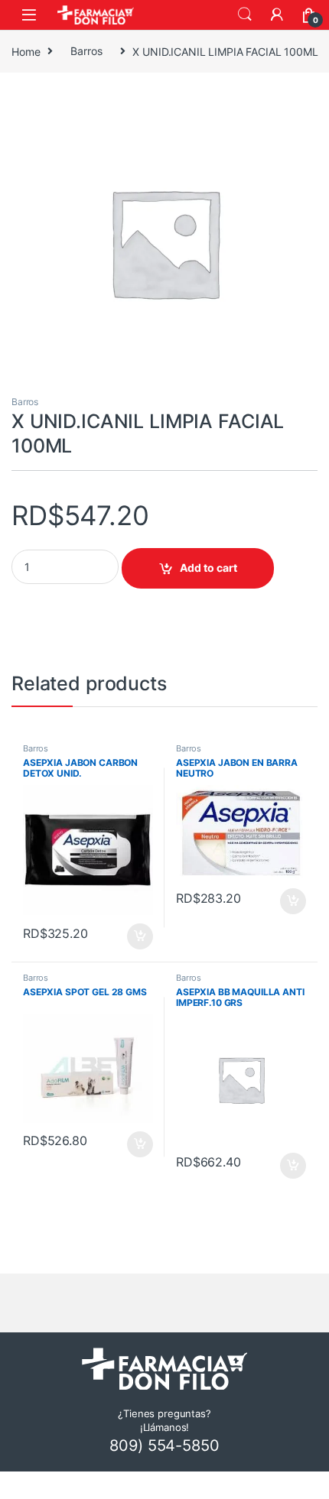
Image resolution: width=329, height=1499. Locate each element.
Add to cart (208, 567)
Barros (86, 50)
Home (25, 50)
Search (244, 14)
